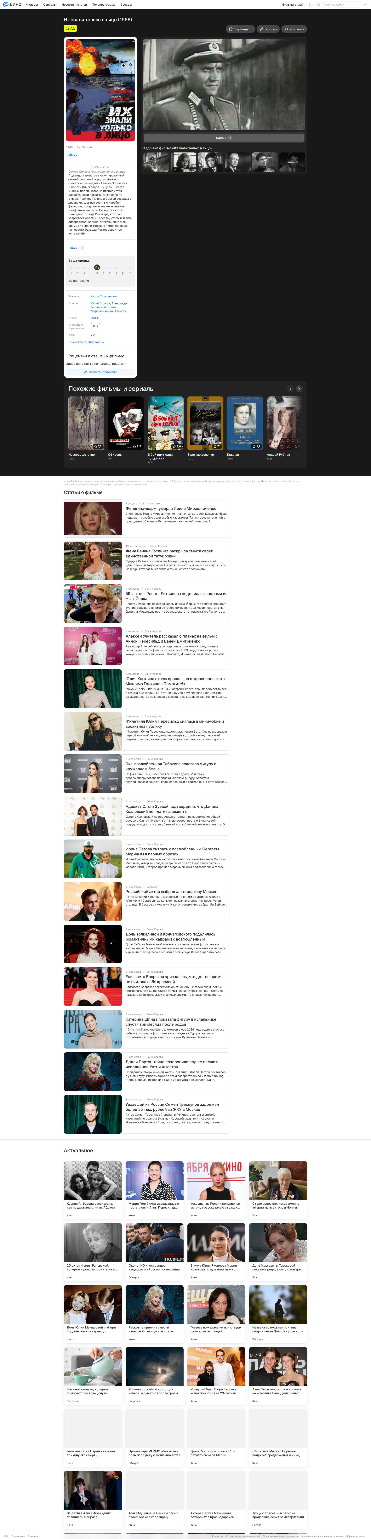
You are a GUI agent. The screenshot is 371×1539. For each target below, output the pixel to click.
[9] (123, 273)
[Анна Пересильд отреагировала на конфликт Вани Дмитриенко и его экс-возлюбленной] (278, 1376)
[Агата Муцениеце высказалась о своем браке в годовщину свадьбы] (155, 1500)
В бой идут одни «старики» (160, 456)
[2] (78, 273)
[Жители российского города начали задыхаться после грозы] (155, 1376)
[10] (129, 273)
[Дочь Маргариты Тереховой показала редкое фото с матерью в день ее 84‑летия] (278, 1252)
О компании (18, 1536)
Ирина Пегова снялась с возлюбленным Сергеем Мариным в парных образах (172, 851)
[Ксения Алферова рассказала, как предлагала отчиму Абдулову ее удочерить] (93, 1190)
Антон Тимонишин (104, 296)
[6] (104, 273)
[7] (110, 273)
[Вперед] (299, 388)
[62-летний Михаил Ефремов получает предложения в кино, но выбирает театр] (278, 1438)
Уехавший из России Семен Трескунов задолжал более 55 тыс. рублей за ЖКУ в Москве (172, 1107)
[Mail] (6, 4)
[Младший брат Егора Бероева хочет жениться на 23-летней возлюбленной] (216, 1376)
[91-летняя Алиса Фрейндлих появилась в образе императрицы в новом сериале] (93, 1500)
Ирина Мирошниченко (103, 309)
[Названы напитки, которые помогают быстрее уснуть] (93, 1376)
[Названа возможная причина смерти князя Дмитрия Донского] (278, 1314)
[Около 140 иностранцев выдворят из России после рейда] (155, 1252)
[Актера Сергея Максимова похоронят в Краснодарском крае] (216, 1500)
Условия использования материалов (322, 1536)
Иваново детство (81, 454)
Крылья (233, 454)
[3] (84, 273)
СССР (95, 318)
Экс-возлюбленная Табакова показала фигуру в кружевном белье (171, 766)
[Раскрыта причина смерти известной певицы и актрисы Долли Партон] (155, 1314)
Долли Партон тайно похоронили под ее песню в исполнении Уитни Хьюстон (172, 1064)
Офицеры (115, 454)
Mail (6, 1536)
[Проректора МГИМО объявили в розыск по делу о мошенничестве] (155, 1438)
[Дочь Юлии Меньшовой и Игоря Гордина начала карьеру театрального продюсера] (93, 1314)
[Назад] (290, 388)
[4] (91, 273)
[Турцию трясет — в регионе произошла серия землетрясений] (278, 1500)
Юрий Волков (100, 303)
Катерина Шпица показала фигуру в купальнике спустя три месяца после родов (171, 1022)
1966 (69, 147)
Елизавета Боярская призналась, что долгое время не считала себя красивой (174, 979)
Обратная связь (355, 1536)
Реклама (33, 1536)
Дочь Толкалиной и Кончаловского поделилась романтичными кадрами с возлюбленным (170, 937)
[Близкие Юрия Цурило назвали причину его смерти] (93, 1438)
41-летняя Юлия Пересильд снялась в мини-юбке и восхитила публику (175, 724)
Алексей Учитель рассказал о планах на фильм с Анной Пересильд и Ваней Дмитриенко (172, 639)
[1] (72, 273)
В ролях (73, 303)
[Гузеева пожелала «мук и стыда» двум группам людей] (216, 1314)
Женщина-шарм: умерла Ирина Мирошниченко (171, 508)
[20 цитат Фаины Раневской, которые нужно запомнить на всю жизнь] (93, 1252)
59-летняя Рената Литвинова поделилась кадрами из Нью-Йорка (176, 596)
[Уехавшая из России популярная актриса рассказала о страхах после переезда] (216, 1190)
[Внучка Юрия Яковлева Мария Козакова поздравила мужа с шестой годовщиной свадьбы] (216, 1252)
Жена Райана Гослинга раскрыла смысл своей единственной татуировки (169, 553)
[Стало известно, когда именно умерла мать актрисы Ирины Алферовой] (278, 1190)
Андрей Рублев (278, 454)
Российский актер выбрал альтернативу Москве (171, 891)
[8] (117, 273)
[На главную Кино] (15, 4)
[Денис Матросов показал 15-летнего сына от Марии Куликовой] (216, 1438)
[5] (97, 273)
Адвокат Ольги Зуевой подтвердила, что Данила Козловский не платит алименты (172, 809)
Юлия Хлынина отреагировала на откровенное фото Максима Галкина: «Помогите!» (175, 681)
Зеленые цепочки (200, 454)
